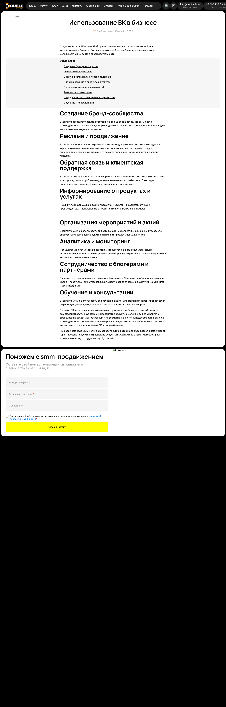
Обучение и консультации (79, 102)
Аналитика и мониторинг (78, 92)
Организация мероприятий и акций (84, 87)
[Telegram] (166, 6)
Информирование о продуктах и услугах (87, 82)
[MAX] (173, 6)
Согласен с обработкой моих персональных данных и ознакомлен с (55, 417)
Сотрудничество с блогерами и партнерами (89, 97)
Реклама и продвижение (78, 71)
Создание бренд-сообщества (81, 66)
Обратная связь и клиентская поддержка (87, 76)
